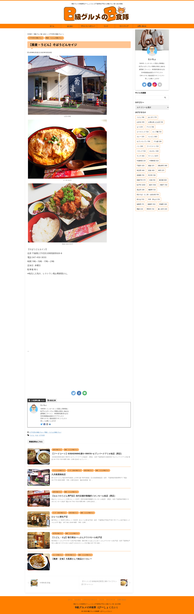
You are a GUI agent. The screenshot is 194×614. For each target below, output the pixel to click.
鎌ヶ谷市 (162, 209)
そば (36, 435)
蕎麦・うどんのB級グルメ (52, 432)
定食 (151, 170)
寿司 (161, 170)
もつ (140, 127)
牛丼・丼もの (154, 199)
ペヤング (141, 151)
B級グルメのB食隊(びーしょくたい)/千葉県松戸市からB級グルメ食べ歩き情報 (97, 604)
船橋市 (151, 204)
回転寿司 (162, 165)
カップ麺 (156, 132)
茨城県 (163, 204)
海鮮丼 (152, 190)
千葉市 (140, 165)
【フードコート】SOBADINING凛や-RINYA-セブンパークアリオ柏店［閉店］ (87, 453)
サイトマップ (124, 26)
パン (140, 146)
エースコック (143, 132)
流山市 (140, 190)
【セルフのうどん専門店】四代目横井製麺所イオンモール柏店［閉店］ (84, 496)
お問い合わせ (142, 26)
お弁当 (140, 122)
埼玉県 (140, 170)
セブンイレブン (143, 141)
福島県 (140, 204)
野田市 (150, 209)
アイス (150, 127)
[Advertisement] (79, 371)
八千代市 (42, 435)
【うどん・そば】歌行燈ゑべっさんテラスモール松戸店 (77, 537)
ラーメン (153, 156)
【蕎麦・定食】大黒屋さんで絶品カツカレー (72, 559)
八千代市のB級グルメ (37, 432)
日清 (152, 180)
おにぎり (152, 117)
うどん (32, 435)
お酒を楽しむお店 (155, 122)
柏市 (152, 185)
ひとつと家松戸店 (60, 517)
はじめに (70, 26)
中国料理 (141, 161)
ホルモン (154, 151)
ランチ (140, 156)
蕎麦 (140, 209)
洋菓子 (163, 185)
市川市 (152, 175)
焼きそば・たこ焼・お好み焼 (148, 194)
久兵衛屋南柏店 (59, 474)
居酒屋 (140, 175)
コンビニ (152, 136)
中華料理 (154, 161)
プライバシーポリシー (88, 26)
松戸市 (141, 185)
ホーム (52, 26)
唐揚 (151, 165)
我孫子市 (141, 180)
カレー (140, 136)
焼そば (140, 199)
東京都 (163, 180)
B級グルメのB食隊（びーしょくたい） (97, 607)
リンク (106, 26)
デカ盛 (158, 141)
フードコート (153, 146)
